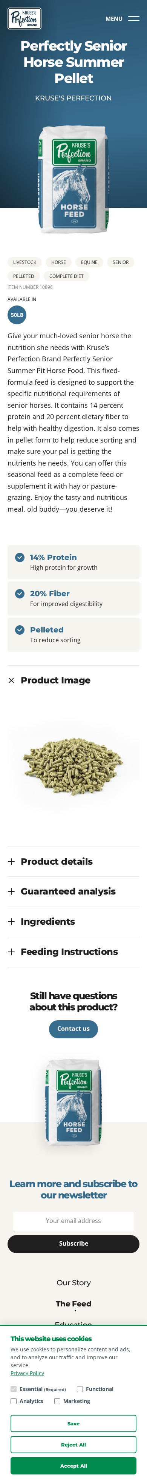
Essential (43, 1389)
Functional (99, 1389)
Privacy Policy (27, 1373)
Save (73, 1423)
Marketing (76, 1401)
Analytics (31, 1401)
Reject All (73, 1445)
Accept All (73, 1466)
